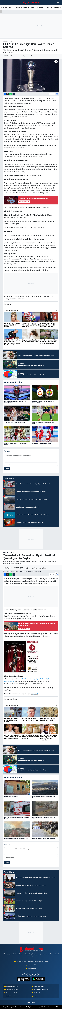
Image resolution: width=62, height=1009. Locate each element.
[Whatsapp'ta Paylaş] (10, 94)
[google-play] (38, 979)
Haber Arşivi (36, 996)
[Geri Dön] (1, 11)
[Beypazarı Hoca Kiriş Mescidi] (17, 787)
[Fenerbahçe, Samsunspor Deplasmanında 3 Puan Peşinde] (45, 413)
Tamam (56, 1006)
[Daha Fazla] (14, 94)
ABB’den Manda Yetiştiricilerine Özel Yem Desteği (43, 838)
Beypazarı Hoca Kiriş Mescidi (11, 796)
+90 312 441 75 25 (32, 965)
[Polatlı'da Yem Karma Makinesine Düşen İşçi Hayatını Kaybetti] (17, 808)
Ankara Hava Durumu (39, 986)
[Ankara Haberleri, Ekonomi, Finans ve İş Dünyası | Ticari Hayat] (31, 3)
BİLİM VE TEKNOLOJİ (22, 7)
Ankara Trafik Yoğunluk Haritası (41, 989)
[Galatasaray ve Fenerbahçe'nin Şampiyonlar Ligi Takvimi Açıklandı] (17, 392)
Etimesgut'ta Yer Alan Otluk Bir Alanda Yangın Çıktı (16, 838)
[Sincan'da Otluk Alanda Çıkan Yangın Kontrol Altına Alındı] (45, 787)
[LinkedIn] (32, 974)
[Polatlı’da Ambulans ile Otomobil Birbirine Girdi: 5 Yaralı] (45, 808)
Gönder (7, 468)
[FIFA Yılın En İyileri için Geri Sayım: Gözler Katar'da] (31, 75)
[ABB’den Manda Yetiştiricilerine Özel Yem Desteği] (45, 829)
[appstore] (23, 979)
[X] (26, 974)
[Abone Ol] (57, 94)
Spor (11, 41)
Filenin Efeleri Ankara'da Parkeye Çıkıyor (41, 443)
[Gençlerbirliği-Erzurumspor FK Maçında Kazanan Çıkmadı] (17, 434)
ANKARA (11, 7)
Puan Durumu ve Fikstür (11, 993)
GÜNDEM (4, 7)
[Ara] (58, 3)
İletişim (33, 1002)
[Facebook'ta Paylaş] (5, 94)
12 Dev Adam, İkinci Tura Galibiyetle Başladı (14, 422)
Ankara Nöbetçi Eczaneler (12, 986)
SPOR (32, 7)
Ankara (12, 552)
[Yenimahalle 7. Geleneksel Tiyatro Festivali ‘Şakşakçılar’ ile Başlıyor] (31, 571)
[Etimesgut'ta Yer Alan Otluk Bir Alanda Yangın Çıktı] (17, 829)
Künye (28, 1002)
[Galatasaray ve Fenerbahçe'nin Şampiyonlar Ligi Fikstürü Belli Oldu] (45, 392)
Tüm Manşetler (37, 993)
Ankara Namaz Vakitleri (12, 989)
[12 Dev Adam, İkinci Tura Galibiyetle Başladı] (17, 413)
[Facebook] (23, 974)
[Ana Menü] (4, 3)
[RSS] (38, 974)
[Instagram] (29, 974)
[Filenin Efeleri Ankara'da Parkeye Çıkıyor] (45, 434)
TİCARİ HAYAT (40, 7)
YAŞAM (49, 7)
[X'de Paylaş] (7, 94)
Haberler (5, 41)
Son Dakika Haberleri (11, 996)
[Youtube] (35, 974)
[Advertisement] (31, 283)
